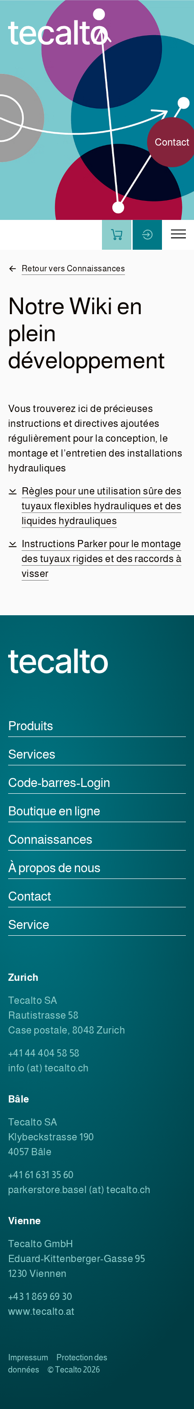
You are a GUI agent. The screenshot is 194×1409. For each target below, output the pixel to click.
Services (31, 754)
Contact (29, 896)
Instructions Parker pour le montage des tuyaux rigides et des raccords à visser (101, 558)
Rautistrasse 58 (43, 1015)
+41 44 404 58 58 (44, 1053)
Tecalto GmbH (41, 1243)
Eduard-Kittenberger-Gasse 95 (76, 1258)
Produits (30, 726)
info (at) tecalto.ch (48, 1068)
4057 (19, 1151)
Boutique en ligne (54, 811)
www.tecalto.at (41, 1311)
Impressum (28, 1357)
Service (28, 925)
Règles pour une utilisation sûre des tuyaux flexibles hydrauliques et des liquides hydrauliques (101, 505)
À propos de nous (54, 868)
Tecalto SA (32, 1000)
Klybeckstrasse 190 (51, 1137)
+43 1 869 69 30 (40, 1296)
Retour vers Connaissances (73, 268)
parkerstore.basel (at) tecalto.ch (79, 1189)
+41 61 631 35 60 (41, 1174)
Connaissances (50, 839)
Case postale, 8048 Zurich (66, 1030)
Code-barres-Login (59, 783)
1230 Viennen (37, 1273)
